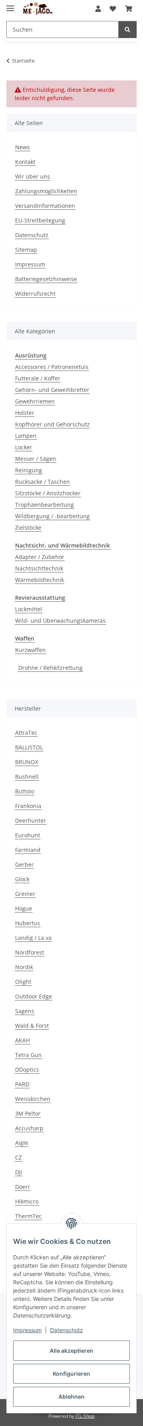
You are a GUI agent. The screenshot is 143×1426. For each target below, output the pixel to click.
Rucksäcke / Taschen (42, 481)
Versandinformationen (45, 205)
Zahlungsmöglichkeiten (46, 191)
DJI (18, 1172)
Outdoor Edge (33, 996)
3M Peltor (28, 1113)
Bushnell (27, 776)
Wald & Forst (32, 1025)
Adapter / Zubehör (39, 557)
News (22, 147)
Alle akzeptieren (71, 1350)
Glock (22, 879)
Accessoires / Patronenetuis (52, 367)
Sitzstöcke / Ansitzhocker (48, 493)
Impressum (27, 1330)
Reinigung (28, 470)
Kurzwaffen (30, 650)
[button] (98, 9)
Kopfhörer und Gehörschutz (52, 424)
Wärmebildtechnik (39, 580)
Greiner (25, 893)
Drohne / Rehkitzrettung (50, 667)
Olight (23, 981)
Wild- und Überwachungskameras (60, 620)
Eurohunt (27, 835)
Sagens (24, 1011)
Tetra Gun (28, 1055)
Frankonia (28, 806)
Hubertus (27, 923)
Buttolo (24, 791)
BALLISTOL (29, 747)
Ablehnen (71, 1396)
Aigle (21, 1143)
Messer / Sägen (35, 458)
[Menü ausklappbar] (10, 5)
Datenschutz (66, 1330)
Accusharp (29, 1128)
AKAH (22, 1040)
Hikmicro (27, 1201)
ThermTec (28, 1216)
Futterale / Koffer (37, 378)
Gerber (24, 864)
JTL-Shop (85, 1416)
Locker (23, 447)
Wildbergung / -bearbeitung (52, 516)
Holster (24, 412)
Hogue (23, 908)
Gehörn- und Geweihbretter (52, 390)
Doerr (22, 1186)
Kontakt (25, 161)
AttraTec (26, 732)
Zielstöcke (28, 527)
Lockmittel (28, 609)
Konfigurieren (71, 1373)
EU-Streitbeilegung (40, 220)
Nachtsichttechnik (39, 568)
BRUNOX (26, 762)
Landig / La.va (33, 937)
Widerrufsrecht (35, 293)
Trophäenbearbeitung (44, 504)
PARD (22, 1084)
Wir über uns (32, 176)
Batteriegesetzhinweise (46, 279)
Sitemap (26, 249)
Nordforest (29, 952)
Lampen (26, 435)
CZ (18, 1157)
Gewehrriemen (35, 401)
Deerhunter (30, 820)
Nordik (24, 967)
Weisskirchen (32, 1099)
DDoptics (27, 1069)
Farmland (28, 850)
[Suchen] (127, 29)
